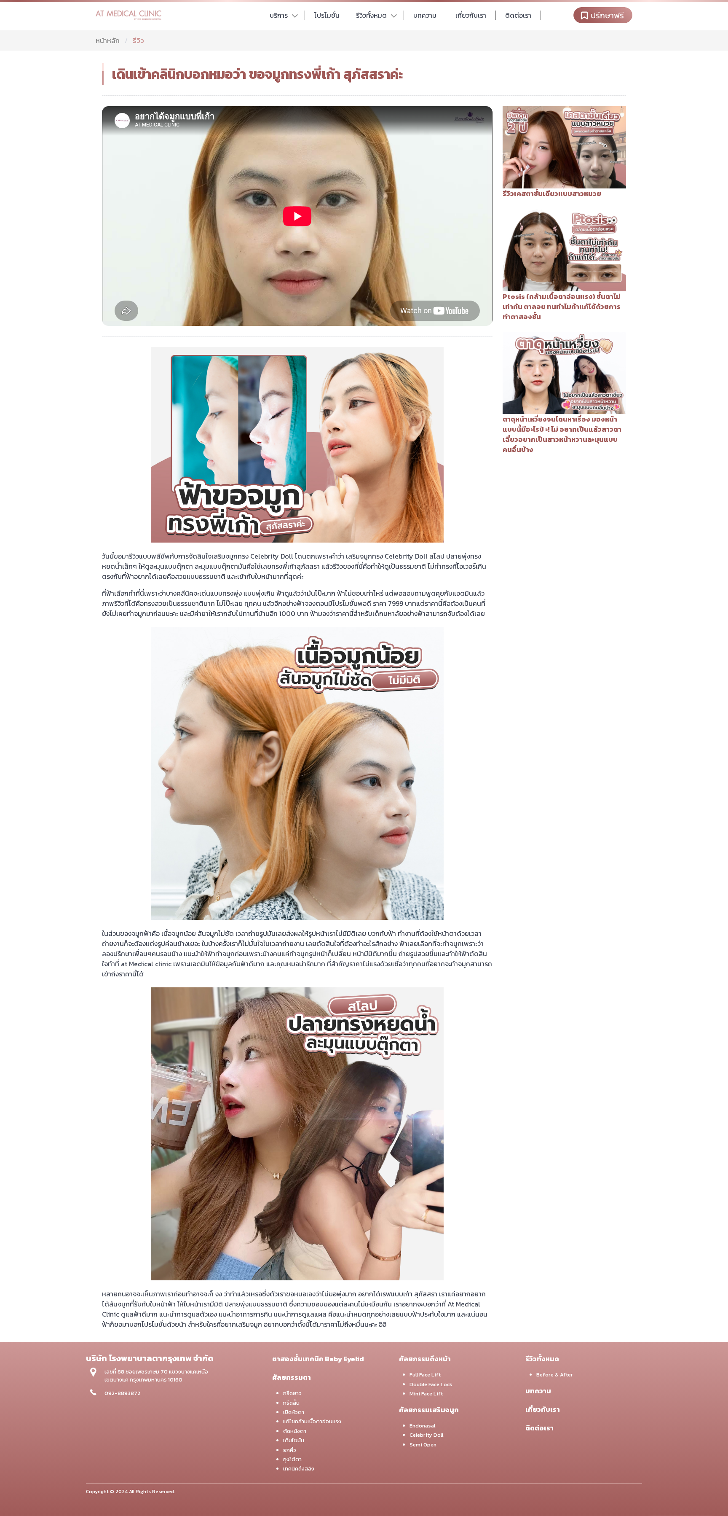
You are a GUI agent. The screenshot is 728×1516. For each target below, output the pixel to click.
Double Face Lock (431, 1384)
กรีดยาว (292, 1393)
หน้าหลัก (108, 40)
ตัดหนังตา (294, 1431)
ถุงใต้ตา (292, 1459)
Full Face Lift (425, 1375)
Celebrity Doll (426, 1435)
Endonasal (422, 1426)
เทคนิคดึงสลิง (298, 1469)
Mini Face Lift (426, 1394)
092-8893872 (122, 1393)
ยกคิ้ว (289, 1450)
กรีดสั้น (291, 1403)
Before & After (554, 1375)
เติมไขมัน (293, 1440)
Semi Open (423, 1445)
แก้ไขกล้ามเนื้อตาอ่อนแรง (312, 1421)
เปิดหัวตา (293, 1412)
